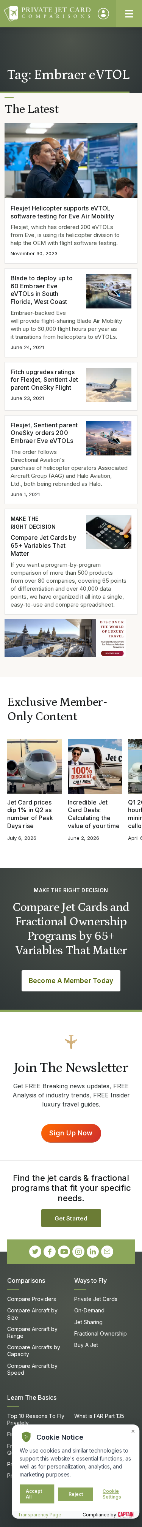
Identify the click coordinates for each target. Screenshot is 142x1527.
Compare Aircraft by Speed (32, 1369)
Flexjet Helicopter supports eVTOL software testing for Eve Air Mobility (62, 212)
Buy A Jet (86, 1345)
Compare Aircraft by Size (32, 1313)
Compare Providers (31, 1299)
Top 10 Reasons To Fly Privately (35, 1419)
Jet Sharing (88, 1322)
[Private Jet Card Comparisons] (47, 13)
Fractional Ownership (100, 1333)
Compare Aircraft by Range (32, 1332)
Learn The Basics (31, 1397)
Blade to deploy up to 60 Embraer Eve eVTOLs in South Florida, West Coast (42, 289)
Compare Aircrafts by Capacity (33, 1350)
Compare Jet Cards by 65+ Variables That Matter (43, 545)
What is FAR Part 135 (99, 1416)
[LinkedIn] (93, 1252)
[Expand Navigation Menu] (129, 13)
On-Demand (89, 1310)
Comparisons (26, 1280)
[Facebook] (50, 1252)
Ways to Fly (90, 1280)
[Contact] (107, 1252)
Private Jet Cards (95, 1299)
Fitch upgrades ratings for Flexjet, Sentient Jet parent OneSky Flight (44, 380)
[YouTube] (64, 1252)
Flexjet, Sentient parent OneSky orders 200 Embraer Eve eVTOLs (44, 433)
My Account (103, 13)
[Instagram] (78, 1252)
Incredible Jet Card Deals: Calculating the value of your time (94, 814)
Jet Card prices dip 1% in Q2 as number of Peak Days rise (30, 814)
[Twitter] (35, 1252)
